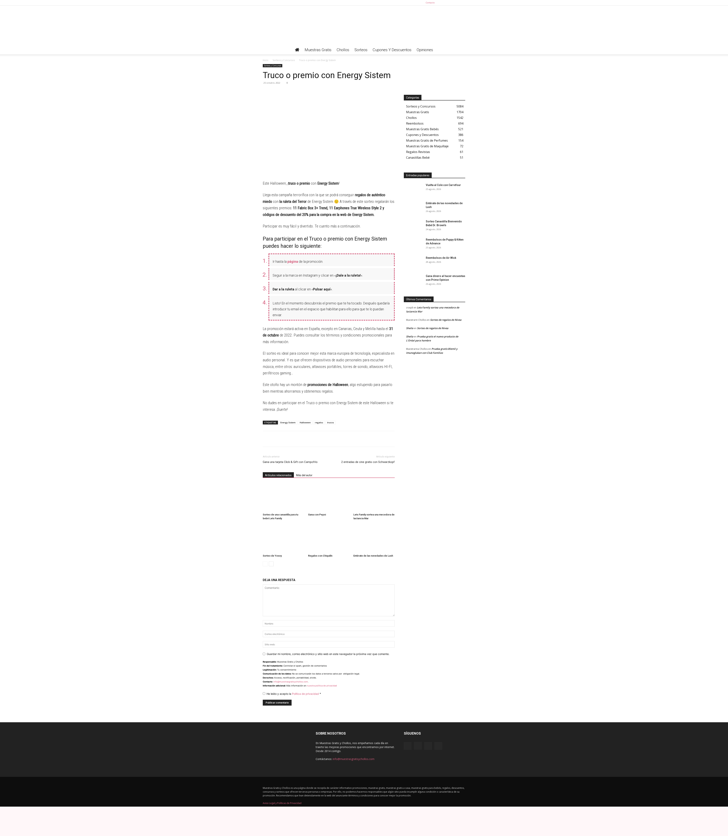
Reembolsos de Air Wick (441, 257)
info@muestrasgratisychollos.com (290, 681)
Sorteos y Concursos (284, 60)
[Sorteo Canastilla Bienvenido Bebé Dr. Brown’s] (413, 226)
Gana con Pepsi (317, 514)
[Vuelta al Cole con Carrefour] (413, 189)
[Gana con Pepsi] (328, 497)
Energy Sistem (288, 422)
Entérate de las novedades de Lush (373, 555)
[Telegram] (275, 91)
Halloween (305, 422)
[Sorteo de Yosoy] (283, 538)
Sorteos (361, 50)
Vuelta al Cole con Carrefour (443, 185)
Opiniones (425, 50)
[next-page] (271, 564)
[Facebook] (443, 2)
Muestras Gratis (318, 50)
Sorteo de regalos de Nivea (445, 320)
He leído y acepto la (294, 693)
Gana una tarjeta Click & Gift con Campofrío (290, 462)
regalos (319, 422)
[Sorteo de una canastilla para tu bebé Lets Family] (283, 497)
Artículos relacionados (278, 475)
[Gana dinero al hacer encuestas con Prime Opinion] (413, 280)
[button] (460, 50)
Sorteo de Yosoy (272, 555)
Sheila (409, 328)
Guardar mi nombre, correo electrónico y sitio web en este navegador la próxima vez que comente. (328, 654)
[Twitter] (462, 2)
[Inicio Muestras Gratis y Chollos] (297, 49)
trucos (330, 422)
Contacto (430, 2)
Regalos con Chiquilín (320, 555)
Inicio (265, 60)
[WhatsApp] (266, 91)
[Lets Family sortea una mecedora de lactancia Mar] (374, 497)
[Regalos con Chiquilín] (328, 538)
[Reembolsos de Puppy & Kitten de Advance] (413, 244)
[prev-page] (265, 564)
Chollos (343, 50)
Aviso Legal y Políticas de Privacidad (282, 803)
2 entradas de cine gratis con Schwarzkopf (368, 462)
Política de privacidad (306, 693)
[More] (302, 91)
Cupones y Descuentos (392, 50)
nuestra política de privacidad (322, 685)
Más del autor (304, 475)
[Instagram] (450, 2)
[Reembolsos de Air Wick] (413, 262)
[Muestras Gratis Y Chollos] (364, 25)
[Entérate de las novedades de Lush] (374, 538)
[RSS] (456, 2)
